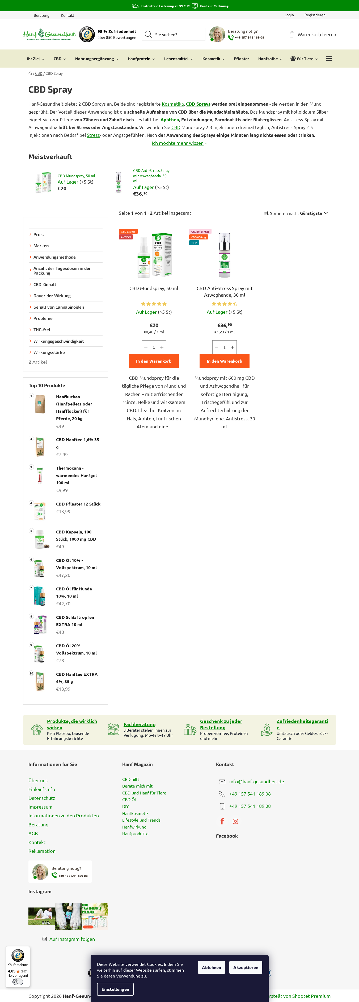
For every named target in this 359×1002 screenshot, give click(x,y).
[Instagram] (235, 821)
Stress (93, 135)
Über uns (38, 780)
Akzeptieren (245, 967)
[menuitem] (35, 58)
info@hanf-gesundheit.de (256, 781)
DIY (125, 806)
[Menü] (27, 949)
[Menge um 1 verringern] (146, 347)
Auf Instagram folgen (72, 939)
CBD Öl (129, 799)
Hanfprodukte (135, 833)
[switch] (17, 982)
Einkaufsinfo (41, 789)
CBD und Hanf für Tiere (144, 792)
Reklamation (42, 851)
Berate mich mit (137, 786)
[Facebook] (222, 821)
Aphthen (170, 119)
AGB (33, 833)
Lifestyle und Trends (141, 820)
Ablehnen (211, 967)
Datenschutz (41, 798)
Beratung (41, 15)
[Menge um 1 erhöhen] (162, 347)
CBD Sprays (198, 104)
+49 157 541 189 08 (250, 793)
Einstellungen (115, 989)
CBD (175, 127)
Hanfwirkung (134, 827)
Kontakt (67, 15)
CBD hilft (130, 779)
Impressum (40, 806)
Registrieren (315, 14)
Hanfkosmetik (135, 813)
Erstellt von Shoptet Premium (299, 996)
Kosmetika (173, 103)
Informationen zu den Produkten (63, 815)
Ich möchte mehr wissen (178, 143)
